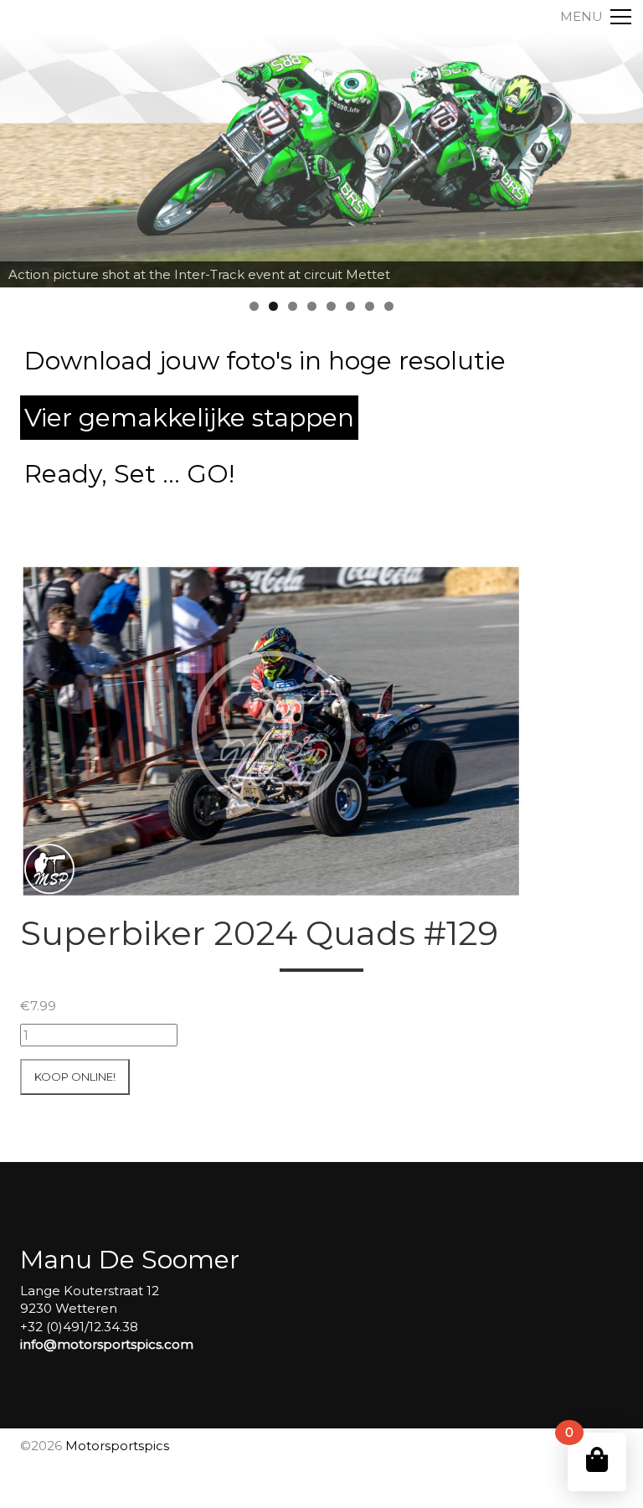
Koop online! (75, 1076)
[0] (597, 1459)
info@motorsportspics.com (106, 1344)
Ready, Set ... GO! (129, 473)
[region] (321, 144)
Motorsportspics (117, 1446)
